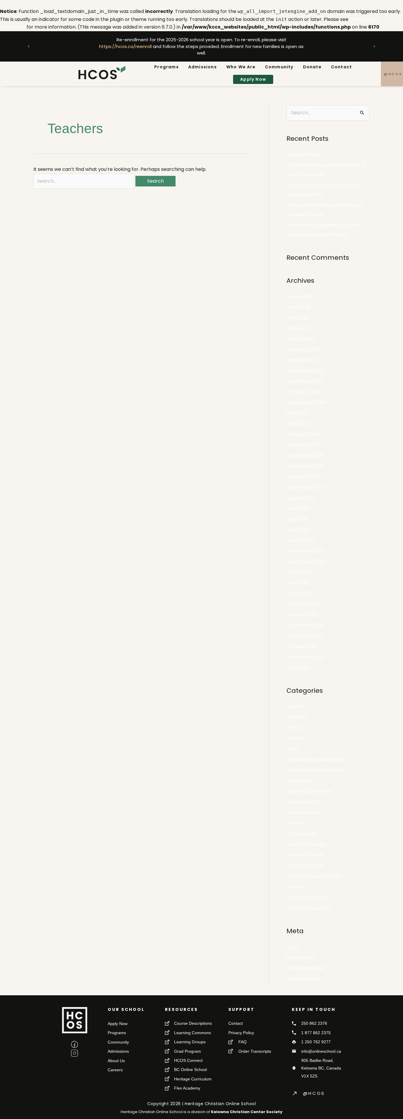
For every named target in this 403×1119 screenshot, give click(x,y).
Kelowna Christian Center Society (246, 1112)
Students (296, 886)
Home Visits (299, 780)
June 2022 (298, 572)
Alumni (294, 706)
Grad (292, 749)
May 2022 (297, 582)
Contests (297, 717)
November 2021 (304, 635)
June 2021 (297, 667)
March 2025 (300, 338)
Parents (295, 823)
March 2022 (300, 593)
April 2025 (297, 328)
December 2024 (305, 370)
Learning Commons (309, 791)
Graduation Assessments (315, 759)
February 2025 (303, 349)
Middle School (302, 812)
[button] (28, 46)
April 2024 (298, 423)
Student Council (304, 855)
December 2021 (304, 625)
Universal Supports (308, 908)
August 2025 (300, 296)
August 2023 (300, 498)
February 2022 (303, 604)
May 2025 (297, 317)
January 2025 (302, 360)
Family (294, 727)
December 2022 (305, 551)
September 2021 (305, 657)
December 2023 (305, 455)
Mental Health (302, 802)
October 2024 (302, 392)
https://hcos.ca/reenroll (125, 46)
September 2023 (305, 487)
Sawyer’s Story (303, 154)
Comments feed (305, 968)
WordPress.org (303, 978)
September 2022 (305, 561)
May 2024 (297, 413)
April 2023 (297, 529)
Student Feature (305, 865)
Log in (292, 946)
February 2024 (303, 434)
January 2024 (302, 445)
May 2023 (297, 519)
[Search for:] (84, 181)
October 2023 (302, 476)
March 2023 (300, 540)
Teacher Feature (306, 897)
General (295, 738)
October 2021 (301, 646)
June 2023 (298, 508)
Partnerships (301, 833)
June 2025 (298, 307)
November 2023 (304, 466)
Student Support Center (314, 876)
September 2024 (306, 402)
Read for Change (306, 844)
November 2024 (305, 381)
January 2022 (301, 614)
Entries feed (300, 957)
